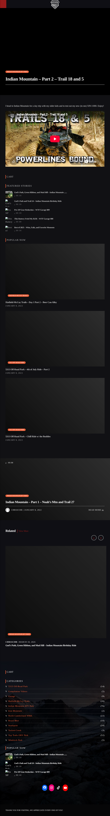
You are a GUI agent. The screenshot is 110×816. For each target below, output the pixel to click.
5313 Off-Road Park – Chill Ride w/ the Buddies (27, 436)
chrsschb (16, 510)
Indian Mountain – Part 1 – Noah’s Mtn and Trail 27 (39, 502)
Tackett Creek (14, 730)
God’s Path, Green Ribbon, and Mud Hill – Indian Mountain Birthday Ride (40, 645)
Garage (11, 696)
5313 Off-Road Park (16, 362)
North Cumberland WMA (20, 716)
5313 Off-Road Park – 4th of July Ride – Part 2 (27, 369)
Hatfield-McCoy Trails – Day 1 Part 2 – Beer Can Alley (31, 302)
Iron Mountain (15, 711)
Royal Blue (13, 720)
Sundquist (13, 725)
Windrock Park (15, 740)
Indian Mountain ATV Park (17, 71)
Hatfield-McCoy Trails (18, 295)
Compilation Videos (17, 691)
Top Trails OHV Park (18, 735)
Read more (95, 510)
